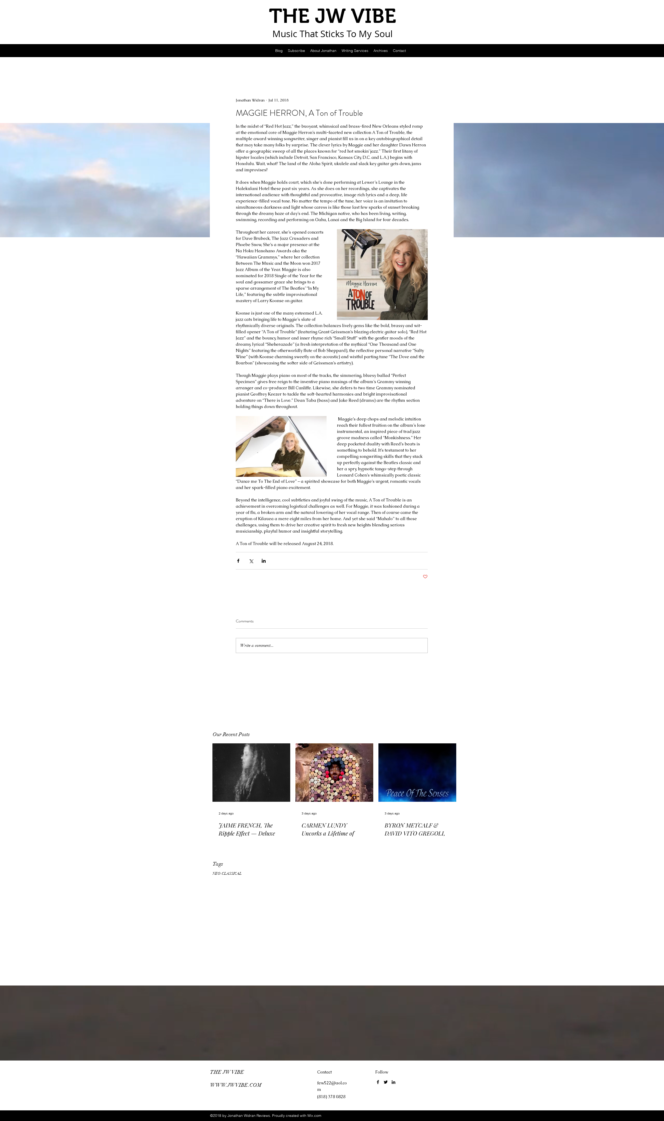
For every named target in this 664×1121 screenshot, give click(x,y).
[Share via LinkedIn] (263, 560)
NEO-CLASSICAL (227, 873)
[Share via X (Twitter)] (250, 560)
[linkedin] (393, 1082)
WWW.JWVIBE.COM (235, 1085)
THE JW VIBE (227, 1072)
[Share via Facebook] (238, 560)
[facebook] (378, 1082)
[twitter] (385, 1082)
